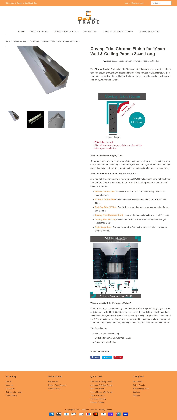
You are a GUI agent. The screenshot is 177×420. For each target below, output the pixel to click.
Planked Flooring (97, 402)
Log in (127, 3)
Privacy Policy (11, 395)
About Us (9, 385)
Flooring (136, 395)
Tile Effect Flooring (98, 399)
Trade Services (54, 389)
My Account (53, 382)
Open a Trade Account (57, 385)
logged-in (116, 61)
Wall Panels (137, 382)
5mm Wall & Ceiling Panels (101, 382)
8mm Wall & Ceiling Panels (101, 385)
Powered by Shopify (103, 410)
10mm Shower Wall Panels (101, 392)
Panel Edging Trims (141, 389)
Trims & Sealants (20, 41)
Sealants (136, 392)
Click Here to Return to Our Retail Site (21, 3)
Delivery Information (14, 392)
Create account (137, 3)
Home (8, 41)
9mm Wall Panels (97, 389)
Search (8, 382)
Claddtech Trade (87, 410)
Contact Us (10, 389)
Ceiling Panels (139, 385)
